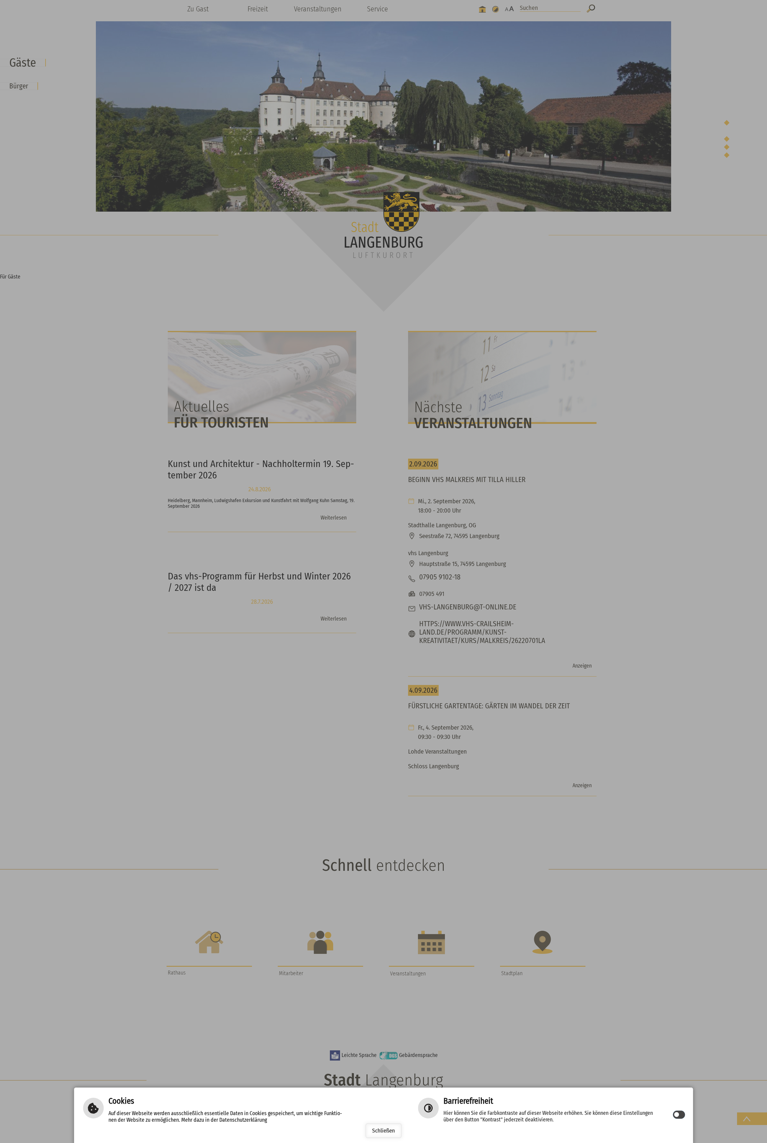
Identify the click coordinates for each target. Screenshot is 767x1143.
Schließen (383, 1130)
